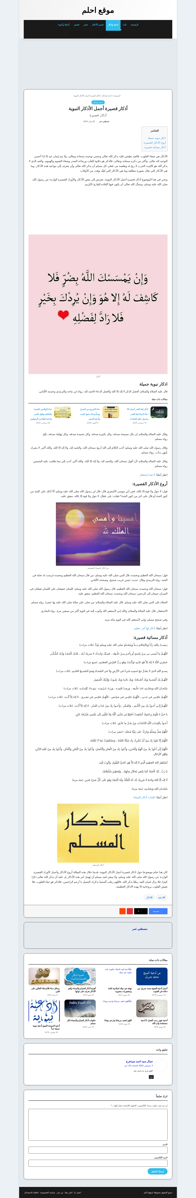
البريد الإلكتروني (161, 1157)
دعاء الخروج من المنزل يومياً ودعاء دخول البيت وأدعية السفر (90, 414)
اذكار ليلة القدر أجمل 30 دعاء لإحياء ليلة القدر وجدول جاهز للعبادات (137, 414)
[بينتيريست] (130, 911)
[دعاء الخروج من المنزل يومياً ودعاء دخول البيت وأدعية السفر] (110, 412)
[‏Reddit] (122, 911)
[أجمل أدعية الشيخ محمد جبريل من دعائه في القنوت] (152, 976)
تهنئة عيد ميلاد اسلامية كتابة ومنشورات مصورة (120, 990)
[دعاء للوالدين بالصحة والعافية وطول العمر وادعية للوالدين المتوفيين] (62, 412)
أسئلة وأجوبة (64, 24)
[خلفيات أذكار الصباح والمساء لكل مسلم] (80, 1008)
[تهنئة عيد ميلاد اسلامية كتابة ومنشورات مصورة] (116, 976)
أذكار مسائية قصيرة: (155, 147)
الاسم (165, 1144)
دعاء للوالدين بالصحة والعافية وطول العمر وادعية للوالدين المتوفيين (41, 414)
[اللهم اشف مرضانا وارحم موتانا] (116, 1008)
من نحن (60, 1192)
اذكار (148, 897)
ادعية (161, 897)
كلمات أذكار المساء (144, 797)
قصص (76, 24)
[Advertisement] (151, 63)
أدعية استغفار (147, 474)
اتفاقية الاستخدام (31, 1192)
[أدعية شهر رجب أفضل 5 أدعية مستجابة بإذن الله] (152, 1008)
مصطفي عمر (104, 121)
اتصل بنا (77, 1192)
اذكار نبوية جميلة (157, 138)
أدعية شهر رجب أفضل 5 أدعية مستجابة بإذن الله (154, 1021)
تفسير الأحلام (98, 24)
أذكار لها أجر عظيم (144, 628)
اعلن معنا (69, 1192)
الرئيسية (135, 24)
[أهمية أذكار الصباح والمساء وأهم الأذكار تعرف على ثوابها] (80, 976)
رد (151, 1077)
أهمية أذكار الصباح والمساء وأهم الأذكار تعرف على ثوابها (82, 990)
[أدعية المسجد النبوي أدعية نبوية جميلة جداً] (44, 1011)
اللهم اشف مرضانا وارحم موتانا (118, 1020)
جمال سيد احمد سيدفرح (139, 1061)
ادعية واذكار (113, 24)
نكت (125, 24)
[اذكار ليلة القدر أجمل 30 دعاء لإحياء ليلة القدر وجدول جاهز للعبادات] (159, 412)
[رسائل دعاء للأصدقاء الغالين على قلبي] (44, 976)
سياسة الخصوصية (47, 1192)
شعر (86, 24)
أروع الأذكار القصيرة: (154, 142)
